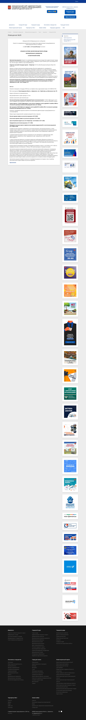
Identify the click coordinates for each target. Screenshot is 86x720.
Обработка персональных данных (40, 655)
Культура (34, 665)
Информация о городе (13, 634)
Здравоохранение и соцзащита (39, 664)
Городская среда (35, 25)
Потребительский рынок (13, 669)
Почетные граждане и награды (15, 636)
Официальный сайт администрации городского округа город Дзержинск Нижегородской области (26, 7)
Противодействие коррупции (38, 648)
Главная (9, 32)
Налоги (9, 674)
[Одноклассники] (59, 711)
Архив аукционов (68, 37)
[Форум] (62, 711)
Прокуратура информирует (38, 654)
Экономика (10, 662)
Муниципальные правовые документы (41, 638)
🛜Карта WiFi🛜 (52, 11)
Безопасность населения (37, 672)
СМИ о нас (10, 705)
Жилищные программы (37, 671)
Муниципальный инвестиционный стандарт (66, 688)
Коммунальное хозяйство (62, 633)
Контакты (10, 713)
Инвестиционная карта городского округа (66, 685)
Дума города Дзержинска (38, 645)
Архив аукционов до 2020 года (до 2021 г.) (69, 40)
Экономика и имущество (50, 25)
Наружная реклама (12, 671)
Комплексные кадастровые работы (64, 643)
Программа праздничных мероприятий (41, 702)
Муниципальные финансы (38, 640)
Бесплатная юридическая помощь (16, 679)
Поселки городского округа (38, 647)
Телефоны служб (60, 641)
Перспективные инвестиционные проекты (66, 683)
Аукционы (45, 32)
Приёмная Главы (70, 12)
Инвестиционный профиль (62, 664)
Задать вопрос (59, 693)
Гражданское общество (37, 674)
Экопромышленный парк (62, 686)
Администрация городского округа (40, 634)
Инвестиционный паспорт (62, 665)
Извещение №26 (52, 32)
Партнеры (10, 707)
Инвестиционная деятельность (15, 664)
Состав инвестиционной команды (64, 690)
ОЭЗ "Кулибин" (59, 667)
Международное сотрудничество (15, 638)
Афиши (9, 702)
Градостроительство (61, 636)
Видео (9, 704)
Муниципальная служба (37, 652)
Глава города (35, 633)
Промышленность (12, 665)
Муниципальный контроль (38, 643)
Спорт (33, 669)
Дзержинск (12, 25)
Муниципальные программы (14, 678)
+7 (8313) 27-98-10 (36, 715)
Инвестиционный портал (15, 27)
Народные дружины (55, 27)
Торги (40, 32)
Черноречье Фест (30, 27)
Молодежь (34, 667)
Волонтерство (35, 681)
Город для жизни (64, 25)
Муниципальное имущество (31, 32)
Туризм (33, 683)
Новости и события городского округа (16, 633)
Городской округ (23, 25)
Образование (35, 662)
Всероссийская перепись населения (40, 676)
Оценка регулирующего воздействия (40, 650)
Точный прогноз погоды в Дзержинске (52, 6)
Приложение (13, 162)
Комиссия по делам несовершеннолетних (41, 678)
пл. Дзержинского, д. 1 (70, 8)
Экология (58, 640)
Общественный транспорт (62, 638)
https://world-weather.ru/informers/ (52, 7)
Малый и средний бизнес (13, 667)
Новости (10, 700)
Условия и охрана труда (37, 679)
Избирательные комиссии (38, 636)
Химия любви (42, 27)
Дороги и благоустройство (62, 634)
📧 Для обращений (70, 17)
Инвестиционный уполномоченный (64, 662)
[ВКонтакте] (57, 711)
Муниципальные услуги (37, 641)
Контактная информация (62, 692)
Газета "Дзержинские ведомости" (15, 640)
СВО (64, 27)
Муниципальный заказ (13, 672)
